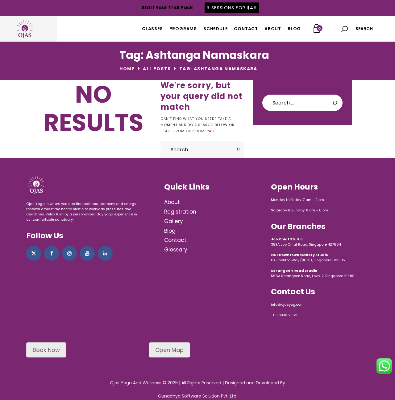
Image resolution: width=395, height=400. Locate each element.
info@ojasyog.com (287, 304)
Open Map (169, 350)
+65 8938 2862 (284, 314)
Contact (175, 240)
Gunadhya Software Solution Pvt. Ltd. (197, 396)
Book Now (46, 350)
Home (127, 69)
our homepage (201, 131)
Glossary (175, 249)
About (172, 202)
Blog (170, 231)
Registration (180, 211)
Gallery (173, 221)
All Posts (157, 69)
